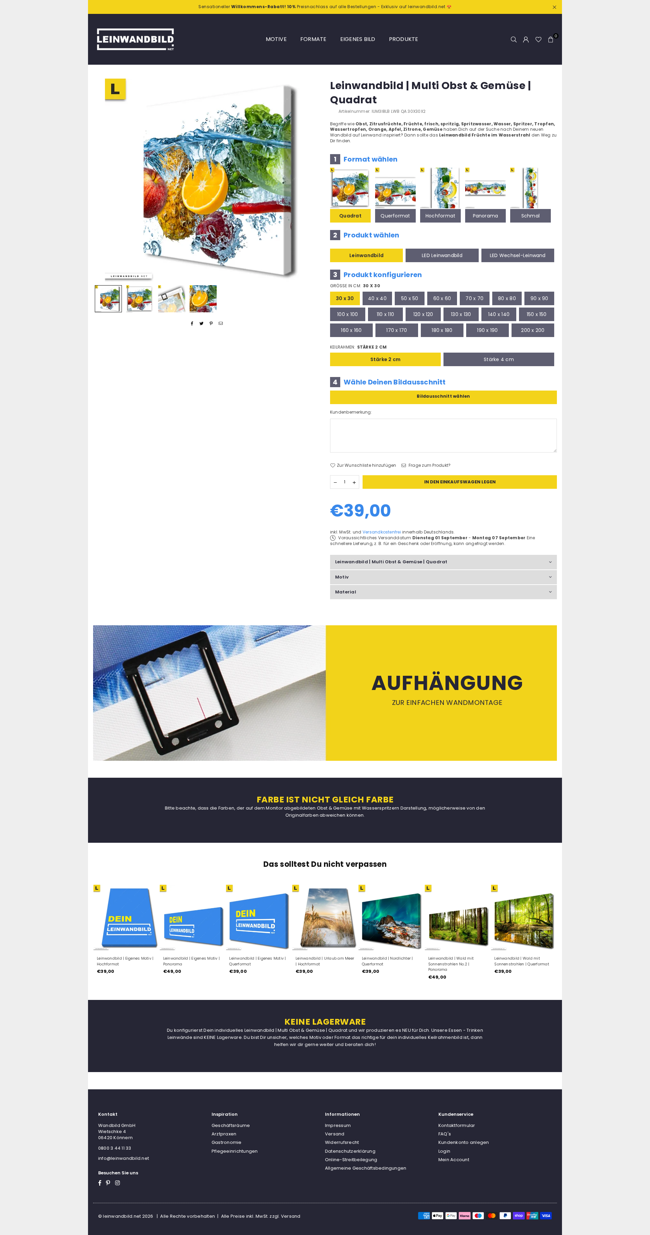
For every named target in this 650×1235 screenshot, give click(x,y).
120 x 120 (423, 314)
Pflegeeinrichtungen (235, 1151)
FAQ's (444, 1134)
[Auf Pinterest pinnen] (211, 324)
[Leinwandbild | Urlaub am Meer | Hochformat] (325, 917)
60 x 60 (442, 298)
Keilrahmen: (358, 347)
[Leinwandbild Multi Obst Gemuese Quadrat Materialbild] (171, 298)
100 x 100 (347, 314)
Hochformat (440, 215)
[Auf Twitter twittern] (201, 324)
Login (444, 1151)
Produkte (403, 39)
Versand (335, 1134)
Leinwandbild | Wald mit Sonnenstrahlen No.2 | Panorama (451, 964)
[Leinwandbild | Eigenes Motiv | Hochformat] (126, 917)
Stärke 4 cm (499, 359)
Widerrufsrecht (342, 1142)
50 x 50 (409, 298)
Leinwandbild (366, 255)
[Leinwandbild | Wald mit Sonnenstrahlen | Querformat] (524, 917)
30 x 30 (345, 298)
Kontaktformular (456, 1125)
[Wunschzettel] (538, 39)
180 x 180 (442, 330)
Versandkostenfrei (382, 532)
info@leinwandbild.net (123, 1158)
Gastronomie (227, 1142)
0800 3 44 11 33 (114, 1148)
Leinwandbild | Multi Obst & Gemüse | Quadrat (391, 562)
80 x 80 (507, 298)
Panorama (485, 215)
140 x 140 (499, 314)
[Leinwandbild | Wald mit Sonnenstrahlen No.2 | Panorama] (458, 917)
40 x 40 (377, 298)
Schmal (530, 215)
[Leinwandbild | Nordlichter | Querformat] (391, 917)
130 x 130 (461, 314)
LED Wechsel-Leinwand (518, 255)
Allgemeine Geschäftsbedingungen (365, 1168)
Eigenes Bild (357, 39)
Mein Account (453, 1159)
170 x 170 (396, 330)
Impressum (338, 1125)
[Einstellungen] (526, 39)
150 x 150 (537, 314)
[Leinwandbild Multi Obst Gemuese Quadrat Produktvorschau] (108, 299)
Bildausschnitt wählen (443, 396)
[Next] (311, 180)
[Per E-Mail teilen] (220, 324)
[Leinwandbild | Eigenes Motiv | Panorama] (192, 917)
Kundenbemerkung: (351, 412)
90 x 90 (539, 298)
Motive (276, 39)
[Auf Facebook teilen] (192, 324)
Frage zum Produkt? (429, 465)
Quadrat (350, 215)
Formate (313, 39)
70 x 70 (474, 298)
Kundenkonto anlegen (463, 1142)
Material (345, 592)
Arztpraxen (224, 1134)
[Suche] (514, 39)
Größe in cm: (355, 286)
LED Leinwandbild (442, 255)
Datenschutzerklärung (350, 1151)
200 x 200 (532, 330)
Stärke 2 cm (385, 359)
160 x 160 (351, 330)
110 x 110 (385, 314)
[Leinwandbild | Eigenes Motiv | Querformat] (258, 917)
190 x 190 (487, 330)
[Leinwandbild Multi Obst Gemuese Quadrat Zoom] (203, 298)
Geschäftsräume (231, 1125)
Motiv (342, 577)
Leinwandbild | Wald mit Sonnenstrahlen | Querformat (521, 961)
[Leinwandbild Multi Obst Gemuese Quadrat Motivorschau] (139, 298)
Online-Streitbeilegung (351, 1159)
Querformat (395, 215)
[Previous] (102, 180)
